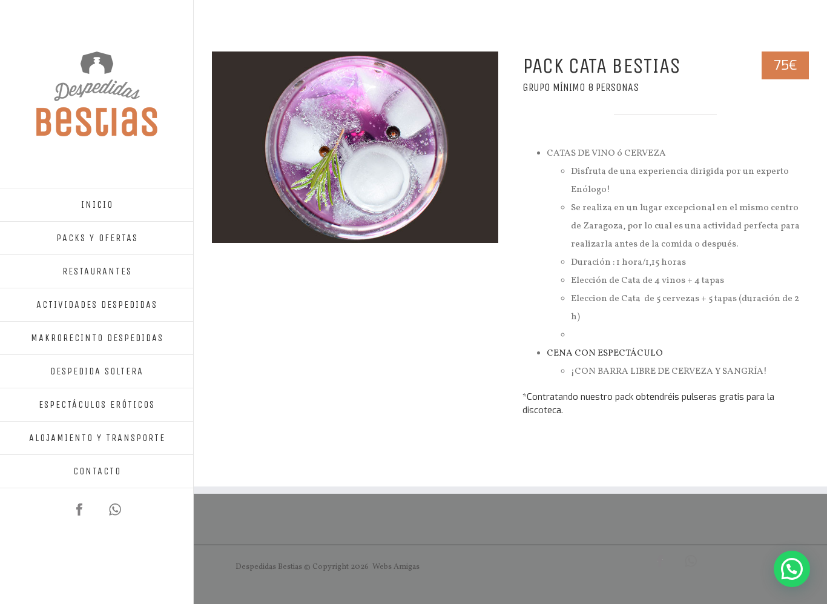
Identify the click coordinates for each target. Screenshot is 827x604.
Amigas (407, 567)
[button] (792, 569)
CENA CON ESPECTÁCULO (605, 353)
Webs (382, 567)
